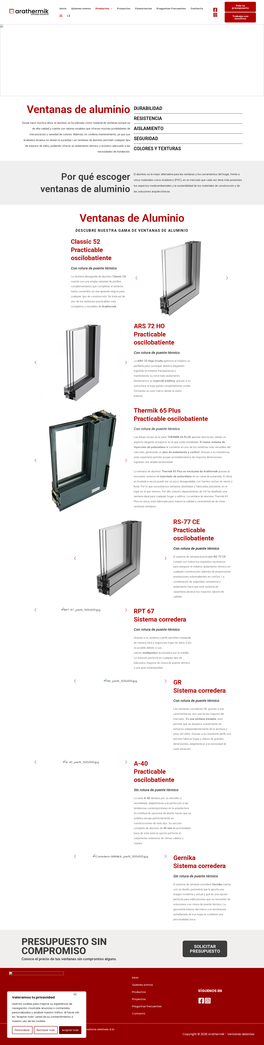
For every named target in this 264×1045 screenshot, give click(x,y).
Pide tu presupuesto (240, 7)
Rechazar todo (46, 1030)
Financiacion (143, 8)
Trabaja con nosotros (240, 17)
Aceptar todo (70, 1030)
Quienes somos (81, 8)
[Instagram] (215, 15)
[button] (136, 278)
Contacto (197, 8)
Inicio (62, 8)
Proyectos (123, 8)
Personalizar (22, 1030)
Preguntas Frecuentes (171, 8)
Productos (102, 8)
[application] (110, 9)
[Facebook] (215, 10)
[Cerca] (79, 993)
